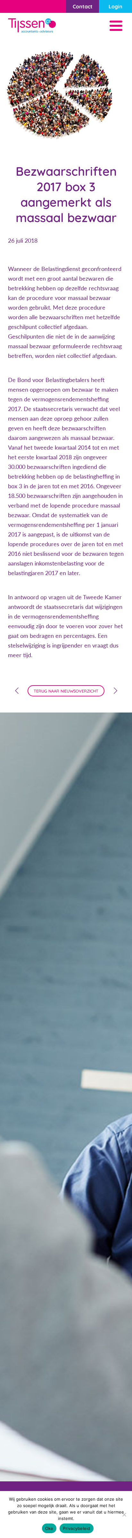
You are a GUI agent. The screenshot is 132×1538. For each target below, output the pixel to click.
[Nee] (124, 1514)
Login (115, 6)
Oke (49, 1528)
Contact (83, 6)
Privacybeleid (76, 1528)
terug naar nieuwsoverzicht (66, 691)
